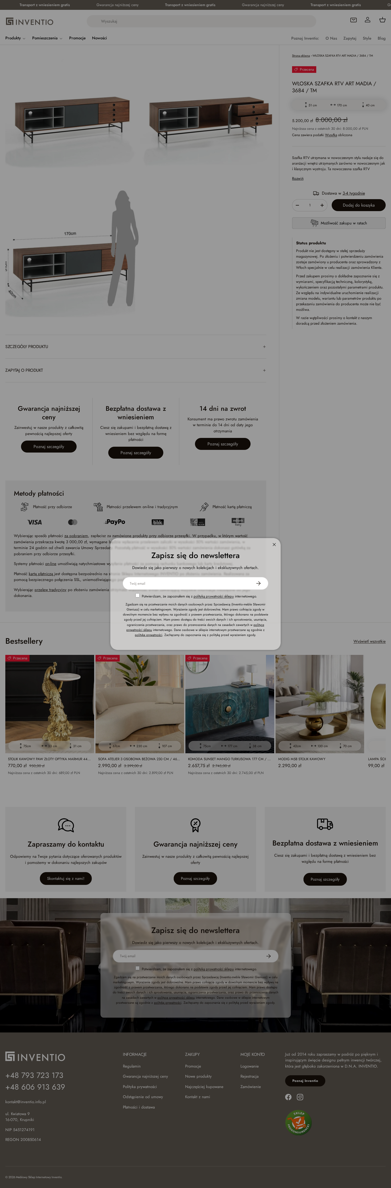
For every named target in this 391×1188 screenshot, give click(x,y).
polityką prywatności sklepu (214, 596)
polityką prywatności (148, 635)
